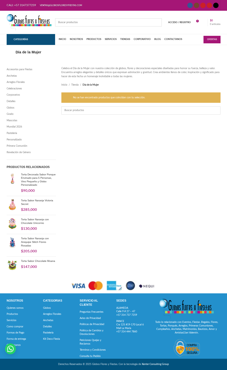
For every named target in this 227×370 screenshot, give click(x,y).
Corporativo (13, 95)
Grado (10, 114)
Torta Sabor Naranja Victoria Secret (37, 202)
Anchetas (12, 76)
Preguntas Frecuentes (91, 312)
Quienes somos (15, 308)
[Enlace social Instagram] (196, 5)
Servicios (11, 320)
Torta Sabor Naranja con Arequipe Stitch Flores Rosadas (35, 242)
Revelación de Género (19, 152)
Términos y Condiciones (93, 350)
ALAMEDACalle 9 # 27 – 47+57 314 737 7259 (126, 311)
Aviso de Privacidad (90, 318)
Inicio (64, 85)
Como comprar (15, 326)
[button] (10, 348)
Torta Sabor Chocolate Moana (38, 261)
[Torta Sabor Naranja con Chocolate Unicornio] (12, 224)
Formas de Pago (15, 332)
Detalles (11, 101)
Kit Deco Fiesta (51, 339)
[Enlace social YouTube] (203, 5)
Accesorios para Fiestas (19, 69)
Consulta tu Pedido (90, 356)
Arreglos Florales (16, 82)
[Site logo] (29, 22)
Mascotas (12, 120)
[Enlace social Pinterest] (209, 5)
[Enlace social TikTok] (216, 5)
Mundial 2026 (14, 127)
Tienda (75, 85)
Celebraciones (14, 88)
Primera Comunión (17, 146)
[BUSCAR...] (158, 22)
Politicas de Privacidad (92, 324)
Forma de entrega (16, 339)
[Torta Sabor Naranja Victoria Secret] (12, 205)
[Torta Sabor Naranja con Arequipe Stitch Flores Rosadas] (12, 245)
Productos (12, 314)
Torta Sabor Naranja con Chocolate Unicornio (35, 221)
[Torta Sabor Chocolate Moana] (12, 265)
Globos (10, 108)
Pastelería (12, 133)
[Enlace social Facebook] (190, 5)
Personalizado (14, 139)
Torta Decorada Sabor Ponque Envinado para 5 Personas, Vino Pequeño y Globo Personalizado (38, 179)
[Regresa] (11, 52)
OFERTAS (212, 39)
